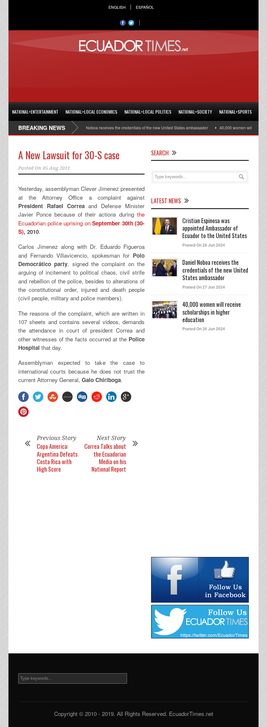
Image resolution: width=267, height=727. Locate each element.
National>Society (195, 111)
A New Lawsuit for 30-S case (68, 155)
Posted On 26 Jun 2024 (203, 329)
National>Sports (235, 111)
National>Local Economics (91, 111)
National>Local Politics (147, 111)
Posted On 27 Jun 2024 (203, 287)
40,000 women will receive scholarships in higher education (211, 312)
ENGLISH (117, 7)
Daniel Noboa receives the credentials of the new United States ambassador (131, 127)
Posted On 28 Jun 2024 (203, 245)
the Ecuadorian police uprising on (81, 218)
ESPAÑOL (145, 7)
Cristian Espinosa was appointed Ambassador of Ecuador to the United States (214, 228)
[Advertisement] (133, 76)
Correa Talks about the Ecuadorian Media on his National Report (105, 457)
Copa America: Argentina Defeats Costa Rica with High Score (57, 457)
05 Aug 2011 (56, 168)
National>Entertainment (35, 111)
